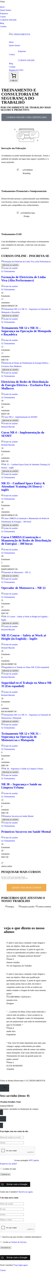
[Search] (27, 878)
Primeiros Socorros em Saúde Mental (26, 831)
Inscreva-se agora (26, 1192)
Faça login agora (21, 1265)
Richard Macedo (8, 427)
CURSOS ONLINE (8, 20)
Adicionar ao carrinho (10, 265)
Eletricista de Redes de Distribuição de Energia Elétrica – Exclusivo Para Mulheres (25, 385)
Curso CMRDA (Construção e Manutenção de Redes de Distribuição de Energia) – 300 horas (26, 540)
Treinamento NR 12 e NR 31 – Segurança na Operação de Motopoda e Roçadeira (26, 331)
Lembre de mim (9, 1169)
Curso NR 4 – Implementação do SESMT (22, 434)
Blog (2, 23)
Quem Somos (5, 10)
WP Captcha (34, 1160)
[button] (4, 910)
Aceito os (15, 1242)
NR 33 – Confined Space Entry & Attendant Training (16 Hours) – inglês (23, 486)
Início (2, 7)
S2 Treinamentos (8, 271)
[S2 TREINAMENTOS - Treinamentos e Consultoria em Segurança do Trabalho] (19, 34)
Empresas (4, 13)
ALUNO (19, 70)
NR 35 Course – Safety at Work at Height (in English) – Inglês (23, 637)
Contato (3, 26)
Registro (12, 70)
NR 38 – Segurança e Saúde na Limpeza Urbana (21, 786)
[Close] (4, 1088)
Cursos (3, 17)
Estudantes (5, 296)
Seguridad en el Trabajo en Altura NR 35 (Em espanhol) (26, 684)
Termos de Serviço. (19, 1242)
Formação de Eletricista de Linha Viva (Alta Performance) (23, 278)
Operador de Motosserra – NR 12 (23, 588)
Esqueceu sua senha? (8, 1164)
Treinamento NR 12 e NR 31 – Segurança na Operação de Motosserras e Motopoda (21, 737)
